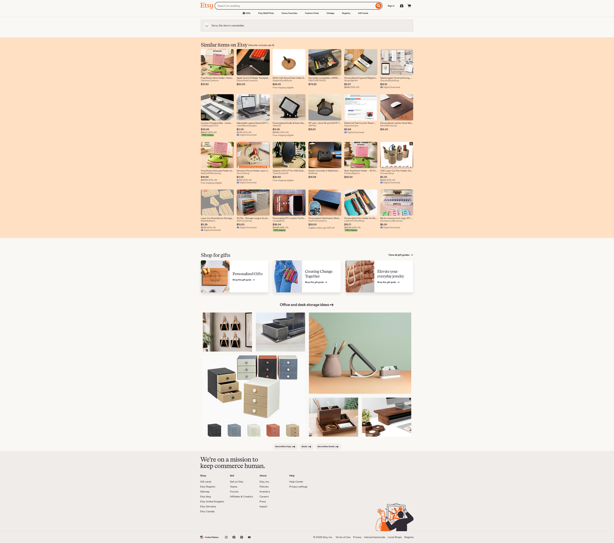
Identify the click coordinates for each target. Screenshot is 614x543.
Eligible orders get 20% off (321, 227)
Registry (346, 13)
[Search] (378, 6)
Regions (409, 537)
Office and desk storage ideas (304, 304)
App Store (211, 522)
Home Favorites (289, 13)
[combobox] (295, 6)
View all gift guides (399, 254)
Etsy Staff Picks (266, 13)
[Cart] (409, 6)
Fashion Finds (312, 13)
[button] (209, 537)
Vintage (330, 13)
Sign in (391, 5)
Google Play (235, 522)
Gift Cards (363, 13)
